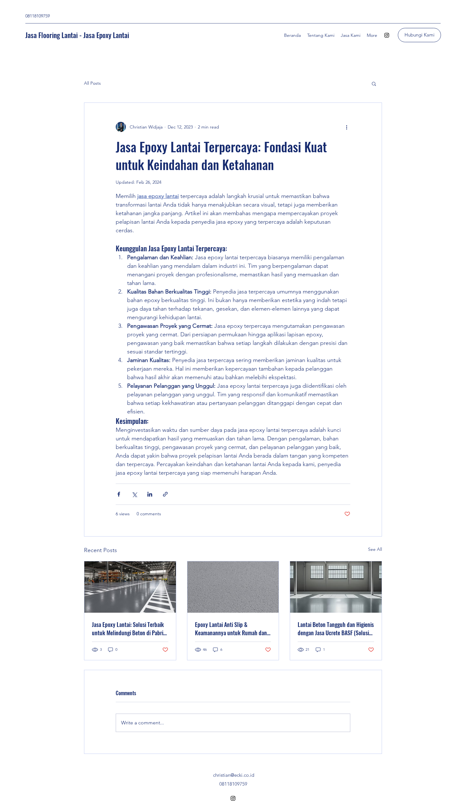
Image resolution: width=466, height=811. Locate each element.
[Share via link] (165, 494)
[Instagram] (387, 35)
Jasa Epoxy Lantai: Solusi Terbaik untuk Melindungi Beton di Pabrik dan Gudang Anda (129, 628)
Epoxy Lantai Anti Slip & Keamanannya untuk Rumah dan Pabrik (231, 628)
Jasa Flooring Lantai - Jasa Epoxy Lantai (77, 35)
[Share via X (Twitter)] (134, 494)
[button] (374, 83)
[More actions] (346, 127)
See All (375, 549)
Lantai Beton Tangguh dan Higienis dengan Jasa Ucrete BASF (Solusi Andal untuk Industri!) (336, 628)
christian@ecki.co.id (233, 775)
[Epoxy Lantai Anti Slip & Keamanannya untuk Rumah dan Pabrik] (233, 587)
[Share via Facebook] (119, 494)
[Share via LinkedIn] (150, 494)
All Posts (92, 83)
